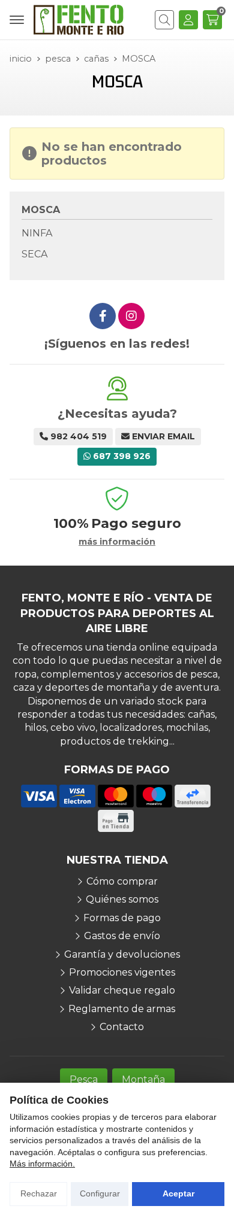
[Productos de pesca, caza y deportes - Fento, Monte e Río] (79, 20)
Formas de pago (122, 918)
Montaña (143, 1079)
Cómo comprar (122, 881)
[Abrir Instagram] (131, 316)
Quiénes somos (122, 899)
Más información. (42, 1163)
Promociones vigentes (122, 972)
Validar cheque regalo (122, 990)
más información (117, 542)
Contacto (122, 1026)
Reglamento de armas (121, 1009)
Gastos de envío (122, 935)
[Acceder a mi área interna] (188, 19)
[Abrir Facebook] (103, 316)
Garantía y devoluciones (122, 954)
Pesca (84, 1079)
